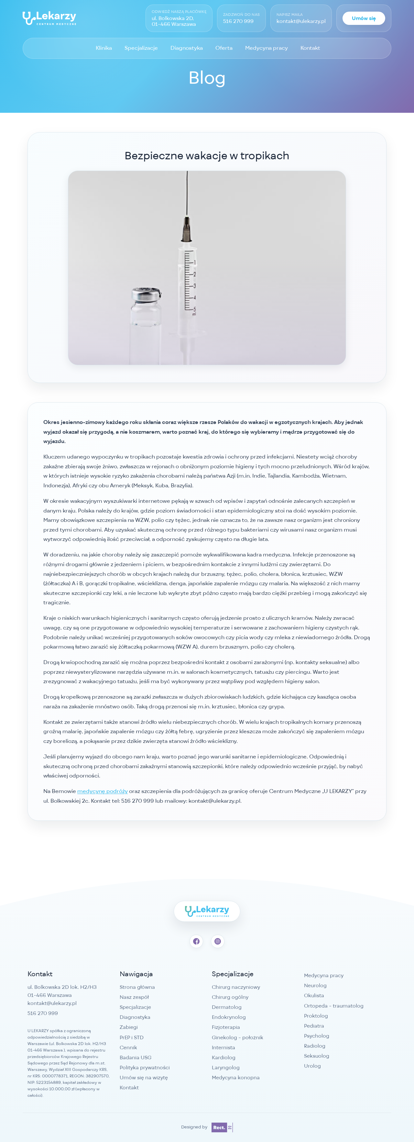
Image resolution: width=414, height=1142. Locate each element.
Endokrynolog (229, 1017)
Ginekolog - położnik (237, 1037)
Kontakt (310, 48)
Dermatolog (227, 1007)
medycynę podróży (102, 791)
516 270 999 (238, 21)
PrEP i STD (132, 1037)
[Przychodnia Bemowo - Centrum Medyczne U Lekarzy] (49, 18)
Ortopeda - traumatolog (334, 1005)
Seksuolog (316, 1055)
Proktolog (316, 1015)
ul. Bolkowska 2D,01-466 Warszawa (174, 21)
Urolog (312, 1066)
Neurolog (315, 985)
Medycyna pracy (266, 48)
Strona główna (137, 987)
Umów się (364, 18)
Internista (223, 1047)
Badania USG (135, 1057)
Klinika (104, 48)
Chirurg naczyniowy (236, 987)
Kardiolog (223, 1057)
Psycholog (316, 1035)
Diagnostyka (186, 48)
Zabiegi (129, 1027)
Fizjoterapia (226, 1027)
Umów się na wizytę (144, 1077)
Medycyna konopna (236, 1077)
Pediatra (314, 1025)
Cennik (128, 1047)
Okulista (314, 995)
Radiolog (314, 1045)
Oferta (224, 48)
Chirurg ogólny (230, 997)
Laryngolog (226, 1067)
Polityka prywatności (145, 1067)
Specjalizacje (141, 48)
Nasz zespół (134, 997)
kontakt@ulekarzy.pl (301, 21)
